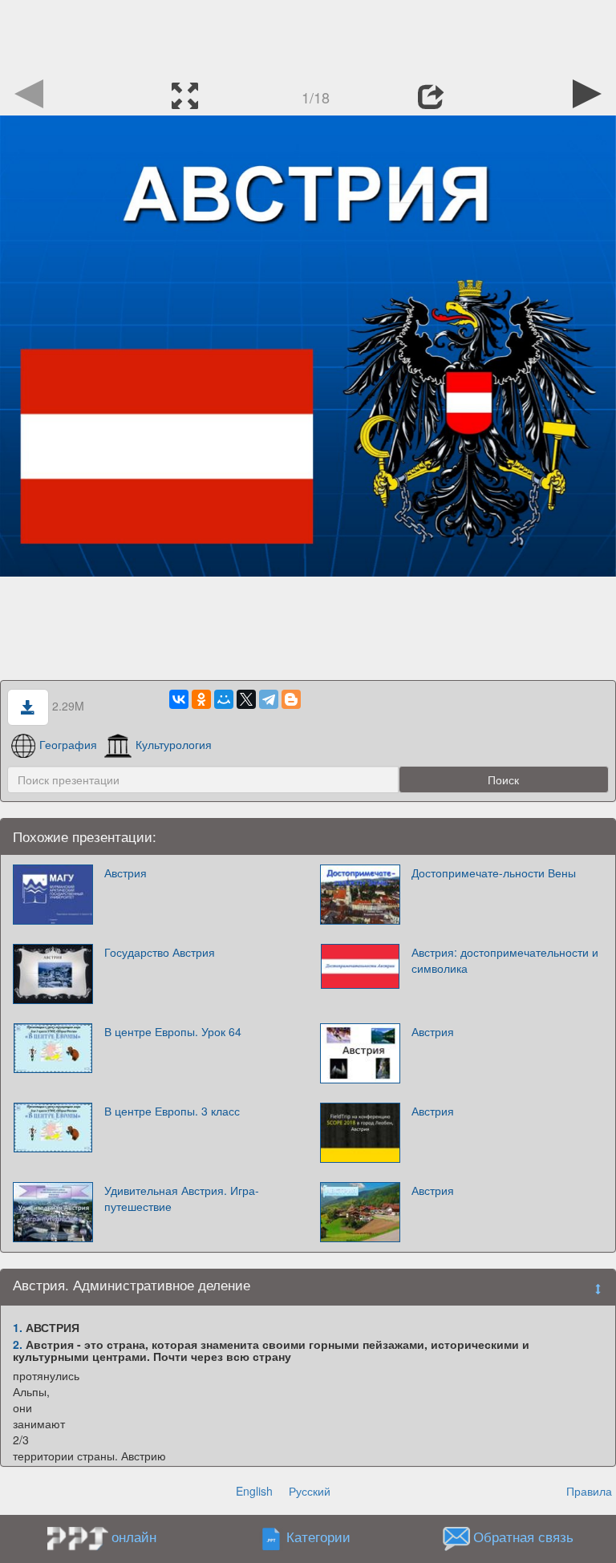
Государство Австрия (159, 952)
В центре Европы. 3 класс (172, 1111)
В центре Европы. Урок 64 (172, 1031)
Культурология (174, 744)
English (254, 1491)
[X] (246, 699)
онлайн (133, 1536)
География (68, 744)
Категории (318, 1537)
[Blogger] (291, 699)
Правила (589, 1491)
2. (17, 1344)
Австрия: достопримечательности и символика (504, 960)
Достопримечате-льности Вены (493, 873)
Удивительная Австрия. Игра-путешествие (181, 1198)
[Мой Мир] (223, 699)
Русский (309, 1491)
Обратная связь (523, 1537)
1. (17, 1327)
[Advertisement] (308, 36)
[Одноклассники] (201, 699)
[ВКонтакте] (178, 699)
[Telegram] (268, 699)
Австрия (125, 873)
